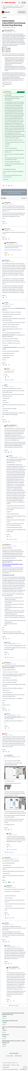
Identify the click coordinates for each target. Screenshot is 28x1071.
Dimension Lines (5, 1034)
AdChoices (22, 1069)
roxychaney (6, 923)
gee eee (7, 368)
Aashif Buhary (9, 885)
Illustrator (16, 6)
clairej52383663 (7, 202)
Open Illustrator (22, 12)
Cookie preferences (6, 1067)
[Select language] (19, 2)
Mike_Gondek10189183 (8, 30)
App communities (10, 6)
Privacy (18, 1065)
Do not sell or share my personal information (10, 1069)
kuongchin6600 (9, 755)
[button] (2, 3)
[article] (14, 213)
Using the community (6, 1065)
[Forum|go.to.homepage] (10, 2)
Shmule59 (6, 302)
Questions (22, 6)
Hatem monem (7, 228)
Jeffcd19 (5, 385)
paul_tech (10, 455)
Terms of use (13, 1065)
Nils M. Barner (8, 91)
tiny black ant (7, 260)
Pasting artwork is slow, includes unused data (12, 249)
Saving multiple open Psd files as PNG (9, 1020)
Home (4, 6)
